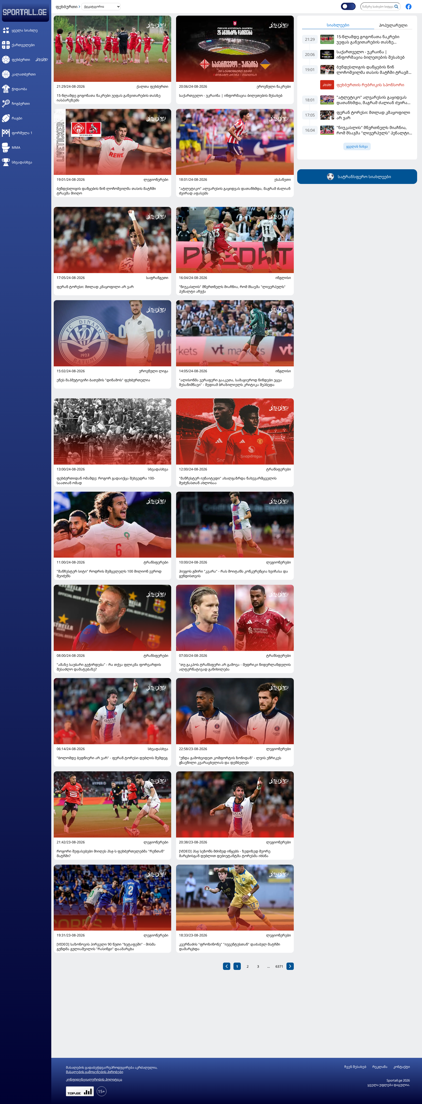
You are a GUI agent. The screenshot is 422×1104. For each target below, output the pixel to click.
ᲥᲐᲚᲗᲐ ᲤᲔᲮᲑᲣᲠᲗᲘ (152, 86)
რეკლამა (379, 1066)
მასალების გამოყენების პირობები (94, 1072)
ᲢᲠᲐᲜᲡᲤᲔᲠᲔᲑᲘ (278, 469)
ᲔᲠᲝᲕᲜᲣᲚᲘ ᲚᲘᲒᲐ (153, 371)
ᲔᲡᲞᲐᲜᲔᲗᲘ (282, 179)
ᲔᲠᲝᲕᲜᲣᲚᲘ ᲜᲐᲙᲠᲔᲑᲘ (274, 86)
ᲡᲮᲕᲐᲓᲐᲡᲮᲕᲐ (158, 469)
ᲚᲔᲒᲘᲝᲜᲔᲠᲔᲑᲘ (156, 179)
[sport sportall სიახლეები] (408, 7)
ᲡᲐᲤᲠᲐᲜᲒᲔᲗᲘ (157, 277)
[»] (290, 966)
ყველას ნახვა (357, 146)
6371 (279, 966)
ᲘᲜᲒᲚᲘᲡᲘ (283, 277)
